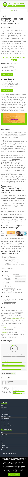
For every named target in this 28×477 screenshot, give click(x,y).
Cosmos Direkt (4, 434)
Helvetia (3, 445)
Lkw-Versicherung (5, 422)
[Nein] (26, 466)
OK (9, 474)
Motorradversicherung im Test (17, 318)
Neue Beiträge (4, 407)
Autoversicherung (5, 409)
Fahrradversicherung (5, 418)
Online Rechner (4, 412)
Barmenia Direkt (4, 447)
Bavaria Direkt (4, 449)
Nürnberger (3, 438)
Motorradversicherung (6, 416)
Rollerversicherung (5, 414)
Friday (2, 443)
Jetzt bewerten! (14, 356)
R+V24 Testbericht (7, 327)
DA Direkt (3, 436)
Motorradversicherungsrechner (7, 425)
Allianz (2, 432)
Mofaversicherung (5, 420)
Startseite (3, 405)
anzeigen (13, 373)
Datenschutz (16, 474)
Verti (2, 441)
